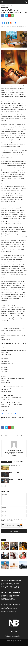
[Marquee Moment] (5, 474)
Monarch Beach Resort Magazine (9, 608)
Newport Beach (21, 417)
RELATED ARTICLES (6, 461)
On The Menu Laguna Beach (8, 599)
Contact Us (13, 640)
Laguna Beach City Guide (7, 598)
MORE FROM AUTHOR (18, 461)
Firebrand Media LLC (17, 636)
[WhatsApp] (12, 15)
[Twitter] (6, 15)
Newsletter (19, 641)
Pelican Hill (4, 419)
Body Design (8, 417)
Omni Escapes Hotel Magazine (8, 611)
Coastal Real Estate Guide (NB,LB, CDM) (10, 587)
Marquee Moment (14, 472)
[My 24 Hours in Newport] (5, 480)
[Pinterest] (9, 15)
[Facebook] (2, 15)
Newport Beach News (11, 641)
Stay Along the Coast (15, 465)
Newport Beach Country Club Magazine (10, 586)
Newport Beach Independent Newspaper (11, 583)
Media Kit (19, 640)
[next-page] (5, 486)
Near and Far (4, 436)
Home (2, 5)
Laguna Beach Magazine (7, 596)
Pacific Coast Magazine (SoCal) (8, 610)
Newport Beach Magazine (8, 12)
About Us (8, 640)
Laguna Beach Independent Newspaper (11, 595)
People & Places (8, 5)
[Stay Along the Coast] (5, 467)
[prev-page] (2, 486)
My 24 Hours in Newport (16, 479)
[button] (2, 2)
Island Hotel (14, 417)
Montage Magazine (6, 607)
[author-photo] (14, 448)
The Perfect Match (22, 436)
